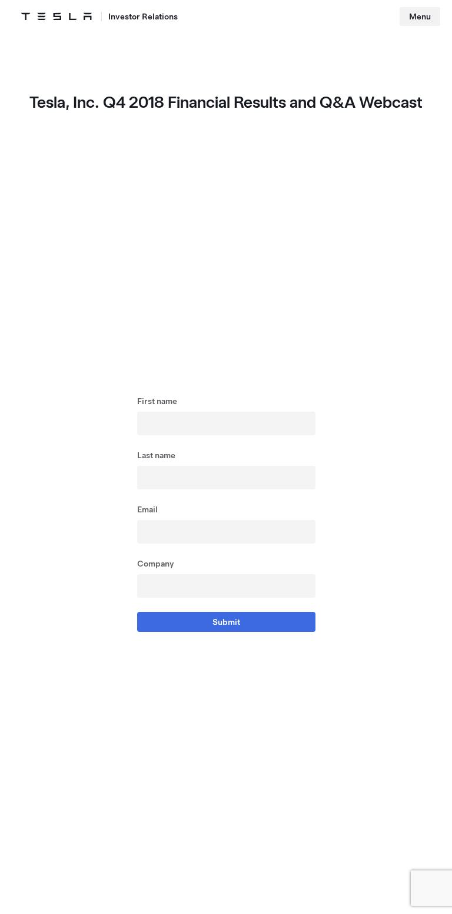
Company (155, 563)
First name (157, 401)
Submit (226, 622)
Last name (156, 455)
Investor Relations (143, 16)
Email (147, 509)
